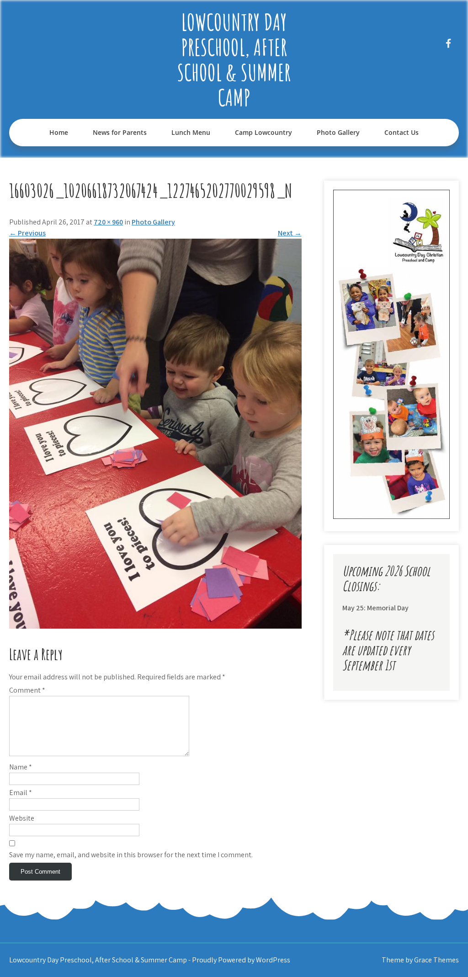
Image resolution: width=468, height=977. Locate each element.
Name (20, 767)
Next (290, 233)
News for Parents (120, 132)
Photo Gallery (338, 132)
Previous (27, 233)
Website (21, 818)
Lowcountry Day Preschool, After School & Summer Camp (234, 59)
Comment (27, 690)
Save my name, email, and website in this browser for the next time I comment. (131, 855)
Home (58, 132)
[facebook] (449, 43)
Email (20, 792)
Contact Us (401, 132)
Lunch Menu (190, 132)
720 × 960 (108, 222)
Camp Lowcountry (263, 132)
